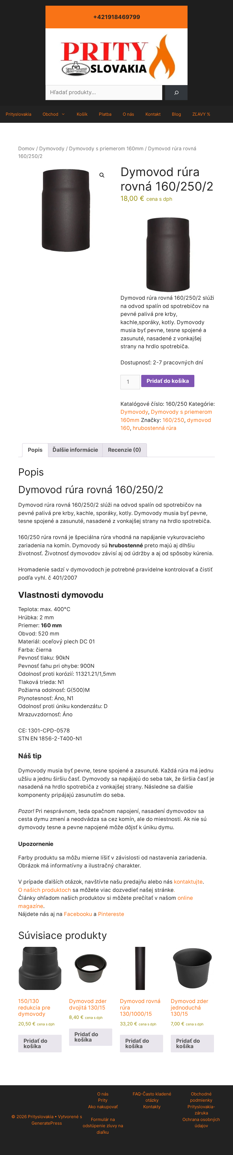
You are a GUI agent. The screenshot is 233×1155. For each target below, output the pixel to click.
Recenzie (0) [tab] (124, 450)
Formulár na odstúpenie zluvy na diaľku (103, 1126)
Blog (176, 114)
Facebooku (78, 914)
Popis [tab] (35, 450)
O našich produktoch (44, 890)
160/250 (173, 420)
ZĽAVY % (201, 114)
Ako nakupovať (103, 1106)
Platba (105, 114)
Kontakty (152, 1106)
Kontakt (153, 114)
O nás (128, 114)
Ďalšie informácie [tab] (75, 450)
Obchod (50, 114)
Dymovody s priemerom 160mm (106, 148)
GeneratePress (47, 1123)
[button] (102, 175)
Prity (102, 1100)
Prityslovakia (18, 114)
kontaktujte (188, 882)
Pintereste (111, 914)
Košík (82, 114)
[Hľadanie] (176, 92)
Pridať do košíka (168, 381)
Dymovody (52, 148)
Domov (26, 148)
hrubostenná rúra (154, 428)
